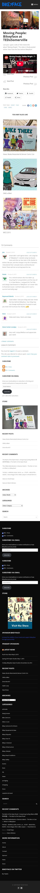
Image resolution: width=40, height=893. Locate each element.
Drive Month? (6, 447)
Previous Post (28, 77)
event (13, 105)
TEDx (5, 107)
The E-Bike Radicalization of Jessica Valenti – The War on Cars (20, 466)
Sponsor (4, 855)
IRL (3, 772)
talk (17, 105)
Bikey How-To (6, 739)
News (3, 776)
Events (4, 764)
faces (3, 768)
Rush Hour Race (6, 654)
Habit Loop (5, 686)
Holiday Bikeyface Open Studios (11, 663)
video (10, 107)
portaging (5, 780)
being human (6, 713)
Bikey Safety (5, 759)
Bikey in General (6, 743)
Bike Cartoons (6, 717)
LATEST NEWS (9, 650)
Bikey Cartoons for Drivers (9, 726)
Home (4, 843)
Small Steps (11, 479)
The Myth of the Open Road (19, 462)
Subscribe (7, 391)
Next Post (10, 74)
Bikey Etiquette (6, 734)
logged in (13, 351)
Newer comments (7, 341)
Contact (4, 851)
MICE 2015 (7, 232)
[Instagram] (21, 888)
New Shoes (5, 690)
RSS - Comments (10, 370)
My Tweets (5, 874)
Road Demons (32, 474)
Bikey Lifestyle (6, 751)
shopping (5, 785)
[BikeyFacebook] (18, 888)
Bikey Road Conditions (8, 755)
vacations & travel (7, 793)
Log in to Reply (32, 252)
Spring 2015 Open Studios (9, 659)
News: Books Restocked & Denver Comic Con (18, 154)
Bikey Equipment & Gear (9, 730)
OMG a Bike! (7, 193)
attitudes (4, 709)
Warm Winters (12, 483)
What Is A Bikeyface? (10, 468)
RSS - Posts (8, 367)
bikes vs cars (5, 722)
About (4, 847)
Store (3, 789)
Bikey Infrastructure (8, 747)
